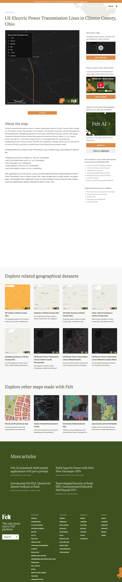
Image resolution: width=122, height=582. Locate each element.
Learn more (84, 1)
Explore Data (9, 12)
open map (42, 113)
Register (101, 145)
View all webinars (101, 151)
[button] (48, 6)
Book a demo (100, 97)
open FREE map (101, 58)
